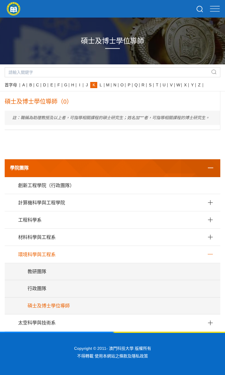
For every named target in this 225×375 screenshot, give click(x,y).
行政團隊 (37, 288)
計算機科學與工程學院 (41, 202)
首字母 (11, 85)
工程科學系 (30, 220)
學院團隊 (19, 167)
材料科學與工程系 (37, 237)
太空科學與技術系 (37, 322)
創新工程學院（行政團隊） (46, 185)
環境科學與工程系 (37, 254)
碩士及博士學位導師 (49, 305)
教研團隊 (37, 271)
